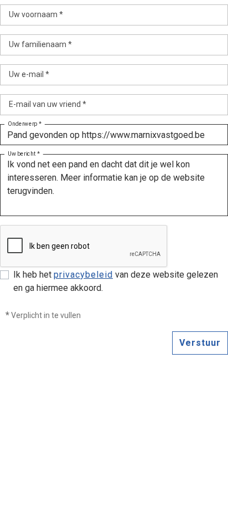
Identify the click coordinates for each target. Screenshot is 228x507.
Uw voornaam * (36, 14)
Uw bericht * (24, 154)
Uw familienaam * (40, 44)
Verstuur (200, 342)
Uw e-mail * (29, 74)
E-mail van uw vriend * (47, 104)
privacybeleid (83, 274)
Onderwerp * (25, 124)
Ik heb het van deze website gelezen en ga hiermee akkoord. (115, 281)
